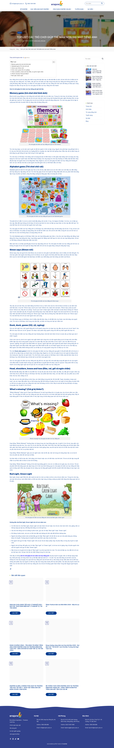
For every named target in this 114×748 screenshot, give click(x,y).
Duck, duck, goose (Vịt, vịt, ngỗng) (21, 70)
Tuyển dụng (79, 9)
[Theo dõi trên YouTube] (18, 739)
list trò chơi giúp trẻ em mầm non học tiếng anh (35, 555)
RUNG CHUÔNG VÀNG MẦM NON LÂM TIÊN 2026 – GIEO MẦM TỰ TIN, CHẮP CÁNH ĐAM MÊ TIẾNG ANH (97, 85)
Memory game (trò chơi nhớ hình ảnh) (21, 64)
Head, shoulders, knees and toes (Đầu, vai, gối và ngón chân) (28, 71)
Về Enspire (23, 9)
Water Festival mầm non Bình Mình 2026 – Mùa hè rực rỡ (62, 605)
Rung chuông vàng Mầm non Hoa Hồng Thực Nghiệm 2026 (97, 92)
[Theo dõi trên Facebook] (10, 739)
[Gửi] (102, 3)
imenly (49, 561)
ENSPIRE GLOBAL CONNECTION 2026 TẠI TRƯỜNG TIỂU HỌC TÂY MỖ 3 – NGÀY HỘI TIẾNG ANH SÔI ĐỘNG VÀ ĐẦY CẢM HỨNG (26, 687)
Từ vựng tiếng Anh (91, 112)
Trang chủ (12, 49)
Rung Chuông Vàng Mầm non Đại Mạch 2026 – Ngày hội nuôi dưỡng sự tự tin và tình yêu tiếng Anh (97, 78)
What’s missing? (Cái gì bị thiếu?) (20, 73)
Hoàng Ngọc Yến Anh (39, 40)
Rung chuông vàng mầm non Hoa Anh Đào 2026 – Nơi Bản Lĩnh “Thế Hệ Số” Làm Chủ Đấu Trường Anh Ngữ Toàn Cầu (62, 646)
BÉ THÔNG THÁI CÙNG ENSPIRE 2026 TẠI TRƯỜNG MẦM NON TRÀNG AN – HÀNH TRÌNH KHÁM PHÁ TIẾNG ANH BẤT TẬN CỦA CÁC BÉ (62, 687)
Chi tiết (15, 613)
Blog (20, 32)
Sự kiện (90, 9)
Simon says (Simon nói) (18, 68)
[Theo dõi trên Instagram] (13, 739)
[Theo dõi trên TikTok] (15, 739)
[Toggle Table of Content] (53, 62)
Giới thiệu (88, 109)
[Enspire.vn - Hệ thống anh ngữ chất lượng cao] (57, 3)
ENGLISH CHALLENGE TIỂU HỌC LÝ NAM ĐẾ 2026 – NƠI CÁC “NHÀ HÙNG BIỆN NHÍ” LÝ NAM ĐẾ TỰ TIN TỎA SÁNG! (26, 606)
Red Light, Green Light (17, 75)
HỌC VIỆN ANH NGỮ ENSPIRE (39, 9)
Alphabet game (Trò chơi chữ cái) (20, 66)
